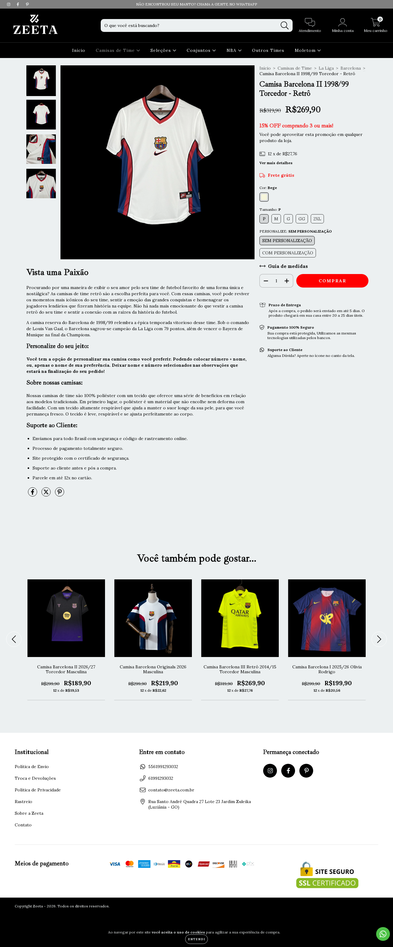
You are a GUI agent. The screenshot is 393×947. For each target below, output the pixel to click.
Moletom (306, 50)
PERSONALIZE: (295, 231)
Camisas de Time (116, 50)
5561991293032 (163, 766)
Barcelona (350, 68)
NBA (232, 50)
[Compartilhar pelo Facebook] (33, 494)
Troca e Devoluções (35, 778)
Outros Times (268, 50)
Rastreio (23, 801)
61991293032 (160, 778)
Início (78, 50)
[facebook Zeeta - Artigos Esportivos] (18, 4)
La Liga (326, 68)
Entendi (196, 939)
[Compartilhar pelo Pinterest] (59, 494)
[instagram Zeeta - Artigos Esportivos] (9, 4)
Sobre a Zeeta (29, 813)
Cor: (268, 187)
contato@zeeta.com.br (171, 790)
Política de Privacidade (38, 790)
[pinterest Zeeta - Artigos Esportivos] (27, 4)
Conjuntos (199, 50)
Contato (23, 825)
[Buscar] (285, 25)
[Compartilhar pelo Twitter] (46, 494)
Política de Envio (32, 766)
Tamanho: (270, 209)
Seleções (161, 50)
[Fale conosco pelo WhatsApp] (383, 934)
